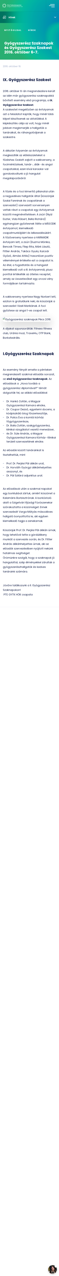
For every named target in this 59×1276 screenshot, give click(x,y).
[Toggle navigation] (52, 6)
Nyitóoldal (13, 30)
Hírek (32, 30)
